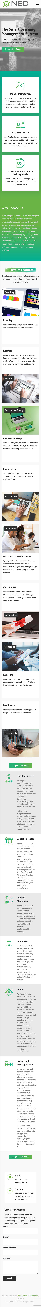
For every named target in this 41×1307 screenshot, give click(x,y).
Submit (9, 1278)
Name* (6, 1226)
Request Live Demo (13, 49)
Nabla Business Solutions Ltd (27, 1296)
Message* (7, 1258)
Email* (6, 1237)
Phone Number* (9, 1248)
